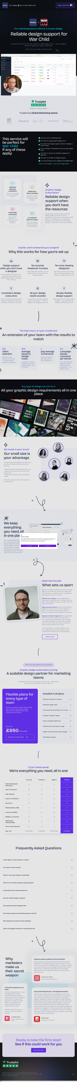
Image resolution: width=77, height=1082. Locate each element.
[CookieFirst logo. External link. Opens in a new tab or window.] (21, 535)
